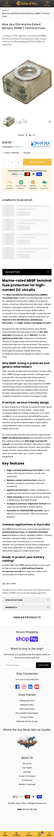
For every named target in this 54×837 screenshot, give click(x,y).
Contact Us (27, 780)
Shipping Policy (27, 700)
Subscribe (43, 665)
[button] (7, 4)
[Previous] (4, 121)
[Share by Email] (34, 135)
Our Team (27, 767)
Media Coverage (27, 784)
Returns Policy (27, 704)
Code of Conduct (27, 776)
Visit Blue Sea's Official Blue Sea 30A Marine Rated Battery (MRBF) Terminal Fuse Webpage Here (26, 591)
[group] (27, 82)
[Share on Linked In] (30, 135)
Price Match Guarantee (27, 713)
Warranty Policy (27, 709)
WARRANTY (11, 607)
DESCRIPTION (12, 272)
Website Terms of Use (27, 721)
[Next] (49, 121)
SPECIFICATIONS (14, 600)
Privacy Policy (27, 717)
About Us (27, 763)
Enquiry (27, 152)
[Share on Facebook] (26, 135)
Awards (27, 771)
